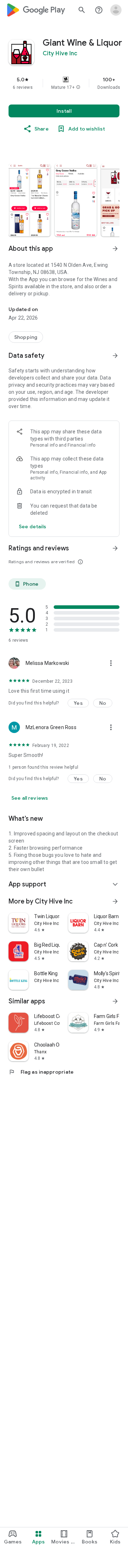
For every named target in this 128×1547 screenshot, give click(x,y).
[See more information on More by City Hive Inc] (115, 901)
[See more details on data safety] (32, 526)
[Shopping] (26, 337)
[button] (78, 87)
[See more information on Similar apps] (115, 1001)
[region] (64, 83)
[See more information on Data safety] (115, 355)
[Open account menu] (115, 10)
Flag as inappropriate (41, 1072)
